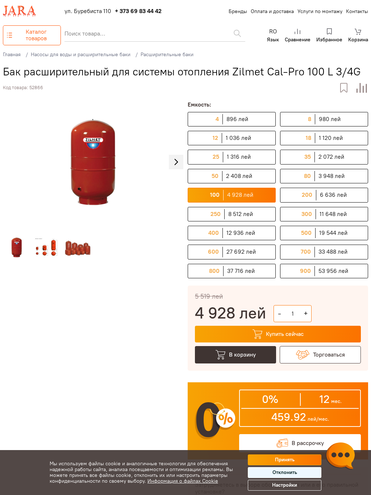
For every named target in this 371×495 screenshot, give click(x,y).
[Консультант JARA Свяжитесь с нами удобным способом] (340, 457)
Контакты (357, 11)
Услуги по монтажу (319, 11)
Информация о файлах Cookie (182, 481)
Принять (285, 460)
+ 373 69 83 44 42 (138, 11)
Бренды (238, 11)
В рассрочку (308, 443)
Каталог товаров (36, 35)
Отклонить (284, 472)
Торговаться (329, 354)
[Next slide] (176, 162)
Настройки (284, 485)
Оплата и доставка (272, 11)
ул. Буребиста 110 (87, 11)
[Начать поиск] (237, 33)
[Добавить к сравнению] (361, 88)
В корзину (242, 354)
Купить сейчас (285, 333)
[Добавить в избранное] (343, 88)
